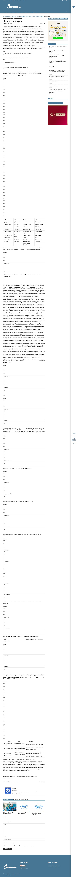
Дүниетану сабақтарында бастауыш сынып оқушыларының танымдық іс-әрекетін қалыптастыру (57, 91)
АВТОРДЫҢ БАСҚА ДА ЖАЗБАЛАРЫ (20, 799)
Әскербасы (15, 307)
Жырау (16, 318)
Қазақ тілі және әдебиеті (38, 16)
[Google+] (15, 794)
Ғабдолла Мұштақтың (37, 312)
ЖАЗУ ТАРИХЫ (52, 66)
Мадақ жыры (15, 309)
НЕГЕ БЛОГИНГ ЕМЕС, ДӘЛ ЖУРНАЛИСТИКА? (58, 46)
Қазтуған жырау (34, 776)
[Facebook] (61, 1)
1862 (31, 312)
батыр (20, 307)
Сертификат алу (24, 0)
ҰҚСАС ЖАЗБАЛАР (8, 799)
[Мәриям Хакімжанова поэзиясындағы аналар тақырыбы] (38, 806)
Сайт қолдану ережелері (16, 0)
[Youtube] (67, 1)
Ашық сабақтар (29, 16)
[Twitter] (19, 794)
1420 (36, 302)
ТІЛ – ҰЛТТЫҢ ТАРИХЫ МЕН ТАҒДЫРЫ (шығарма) (56, 51)
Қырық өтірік (42, 782)
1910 (43, 312)
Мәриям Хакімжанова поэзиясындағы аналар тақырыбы (36, 813)
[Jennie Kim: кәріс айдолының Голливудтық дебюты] (24, 806)
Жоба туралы (9, 0)
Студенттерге (32, 11)
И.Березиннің (15, 312)
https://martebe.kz (14, 790)
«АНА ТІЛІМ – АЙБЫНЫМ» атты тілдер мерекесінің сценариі (56, 56)
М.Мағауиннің (39, 313)
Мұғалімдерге (14, 11)
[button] (66, 11)
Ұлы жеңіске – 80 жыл (53, 85)
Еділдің (26, 307)
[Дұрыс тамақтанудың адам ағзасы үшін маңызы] (9, 806)
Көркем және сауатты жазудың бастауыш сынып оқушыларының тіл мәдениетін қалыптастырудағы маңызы (57, 71)
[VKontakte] (65, 1)
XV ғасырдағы (41, 305)
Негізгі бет (6, 11)
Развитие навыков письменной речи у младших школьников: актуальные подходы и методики (58, 61)
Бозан (32, 307)
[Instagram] (63, 1)
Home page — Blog (15, 16)
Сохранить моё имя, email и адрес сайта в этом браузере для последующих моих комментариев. (23, 845)
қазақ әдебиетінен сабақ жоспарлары (23, 776)
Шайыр (11, 313)
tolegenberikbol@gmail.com (33, 868)
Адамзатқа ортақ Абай (53, 81)
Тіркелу (4, 0)
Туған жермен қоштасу (23, 309)
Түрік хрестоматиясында (23, 312)
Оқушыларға (23, 11)
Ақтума (29, 307)
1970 (14, 315)
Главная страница (7, 16)
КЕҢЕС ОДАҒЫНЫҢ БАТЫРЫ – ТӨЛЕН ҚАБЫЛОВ (56, 77)
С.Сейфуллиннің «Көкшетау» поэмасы (11, 782)
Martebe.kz (5, 23)
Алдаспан (6, 315)
